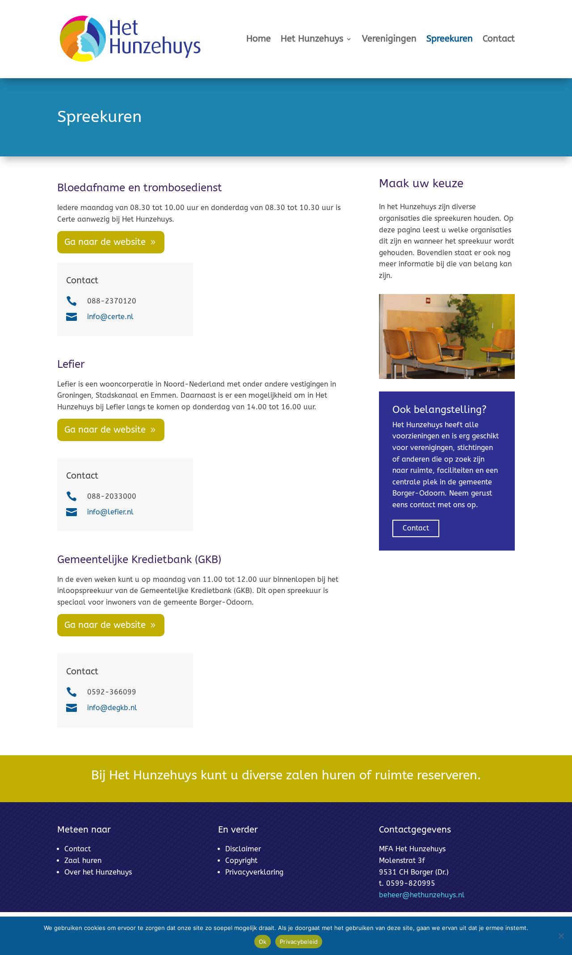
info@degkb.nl (112, 707)
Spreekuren (449, 39)
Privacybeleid (299, 941)
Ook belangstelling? (439, 410)
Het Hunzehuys (312, 39)
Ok (263, 941)
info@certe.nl (110, 316)
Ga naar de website (105, 242)
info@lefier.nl (110, 512)
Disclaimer (243, 849)
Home (258, 39)
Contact (499, 39)
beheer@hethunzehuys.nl (422, 895)
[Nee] (560, 935)
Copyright (241, 860)
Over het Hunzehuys (98, 872)
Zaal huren (82, 860)
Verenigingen (389, 39)
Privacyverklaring (254, 872)
